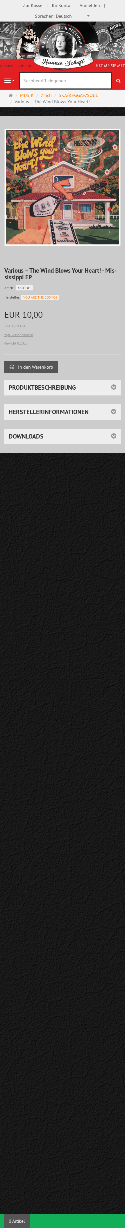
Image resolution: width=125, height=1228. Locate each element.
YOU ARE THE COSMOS (40, 297)
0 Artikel (17, 1221)
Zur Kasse (32, 5)
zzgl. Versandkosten (18, 335)
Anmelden (90, 5)
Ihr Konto (61, 5)
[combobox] (62, 16)
